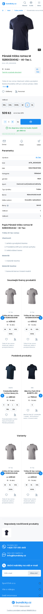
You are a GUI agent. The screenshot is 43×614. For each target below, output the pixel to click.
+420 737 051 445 (16, 547)
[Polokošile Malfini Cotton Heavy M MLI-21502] (10, 371)
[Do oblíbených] (6, 339)
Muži (8, 10)
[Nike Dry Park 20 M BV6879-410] (32, 371)
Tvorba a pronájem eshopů (17, 610)
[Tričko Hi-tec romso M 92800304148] (10, 296)
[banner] (12, 3)
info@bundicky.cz (16, 555)
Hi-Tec (37, 70)
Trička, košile (18, 10)
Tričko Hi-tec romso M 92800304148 (10, 317)
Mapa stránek (25, 606)
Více (4, 87)
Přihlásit (34, 573)
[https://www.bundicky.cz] (2, 10)
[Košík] (31, 4)
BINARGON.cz (31, 610)
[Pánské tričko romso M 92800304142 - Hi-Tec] (6, 532)
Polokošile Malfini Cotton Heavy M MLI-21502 (10, 392)
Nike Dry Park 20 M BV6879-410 (32, 392)
